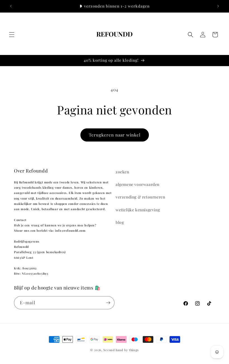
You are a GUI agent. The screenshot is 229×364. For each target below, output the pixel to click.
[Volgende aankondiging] (218, 6)
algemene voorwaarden (137, 184)
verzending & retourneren (140, 197)
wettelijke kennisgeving (138, 209)
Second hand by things (121, 350)
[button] (12, 34)
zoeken (122, 171)
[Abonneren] (108, 302)
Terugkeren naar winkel (114, 135)
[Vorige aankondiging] (11, 6)
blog (120, 222)
